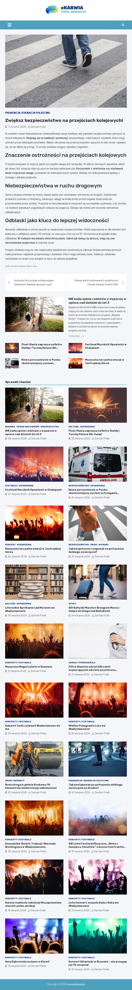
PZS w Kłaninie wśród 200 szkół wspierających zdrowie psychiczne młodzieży (92, 670)
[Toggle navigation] (9, 24)
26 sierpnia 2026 (80, 497)
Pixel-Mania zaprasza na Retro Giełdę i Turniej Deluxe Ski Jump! (41, 348)
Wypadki (103, 544)
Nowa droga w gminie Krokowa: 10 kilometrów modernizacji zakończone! (31, 786)
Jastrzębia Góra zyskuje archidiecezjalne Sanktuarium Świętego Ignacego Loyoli (34, 282)
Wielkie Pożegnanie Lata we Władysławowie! (87, 727)
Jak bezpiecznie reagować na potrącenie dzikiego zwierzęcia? (96, 550)
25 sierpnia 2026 (80, 556)
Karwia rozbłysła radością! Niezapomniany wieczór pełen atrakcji (33, 904)
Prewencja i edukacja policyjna (27, 112)
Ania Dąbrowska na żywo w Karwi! (27, 961)
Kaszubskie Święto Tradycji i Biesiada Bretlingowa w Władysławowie (30, 845)
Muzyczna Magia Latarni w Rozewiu (28, 666)
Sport (72, 603)
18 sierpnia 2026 (17, 910)
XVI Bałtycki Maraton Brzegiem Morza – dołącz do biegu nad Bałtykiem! (94, 609)
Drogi (93, 544)
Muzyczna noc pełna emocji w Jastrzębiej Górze (104, 361)
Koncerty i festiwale (18, 662)
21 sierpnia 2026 (17, 671)
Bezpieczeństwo (79, 485)
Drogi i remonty (14, 780)
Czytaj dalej (74, 336)
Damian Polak (38, 126)
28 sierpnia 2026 (17, 438)
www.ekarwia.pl (76, 984)
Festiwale (11, 485)
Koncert (10, 544)
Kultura (74, 426)
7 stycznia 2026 (17, 126)
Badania (10, 426)
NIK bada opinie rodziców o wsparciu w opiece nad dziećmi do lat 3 (31, 432)
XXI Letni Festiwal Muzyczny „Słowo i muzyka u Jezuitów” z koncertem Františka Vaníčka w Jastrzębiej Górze (98, 847)
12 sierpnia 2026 (17, 966)
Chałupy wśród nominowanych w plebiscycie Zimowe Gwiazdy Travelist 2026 (96, 282)
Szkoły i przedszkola (82, 662)
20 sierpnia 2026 (17, 733)
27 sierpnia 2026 (17, 494)
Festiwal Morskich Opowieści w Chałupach (33, 489)
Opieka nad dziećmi (27, 426)
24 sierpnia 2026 (80, 615)
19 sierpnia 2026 (80, 851)
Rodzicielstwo (50, 426)
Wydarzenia (87, 426)
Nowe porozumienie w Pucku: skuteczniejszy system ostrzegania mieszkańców (41, 363)
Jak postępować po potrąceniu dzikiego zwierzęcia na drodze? (96, 786)
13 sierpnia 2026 (80, 910)
